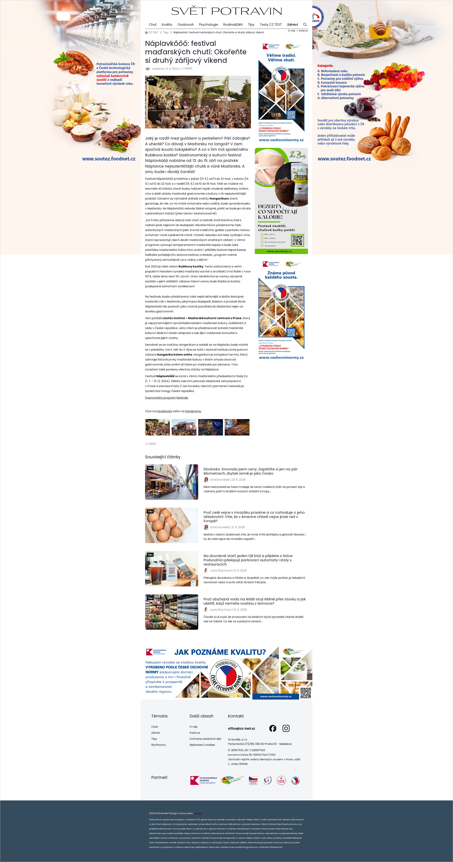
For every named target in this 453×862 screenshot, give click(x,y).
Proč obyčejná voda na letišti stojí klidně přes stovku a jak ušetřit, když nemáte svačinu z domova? (254, 601)
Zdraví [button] (292, 24)
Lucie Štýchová (220, 571)
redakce (158, 69)
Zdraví (155, 733)
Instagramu (193, 411)
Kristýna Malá (219, 480)
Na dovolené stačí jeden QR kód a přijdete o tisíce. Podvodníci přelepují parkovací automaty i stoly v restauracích (248, 560)
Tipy (165, 32)
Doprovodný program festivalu (166, 398)
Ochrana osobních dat (205, 739)
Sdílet (188, 68)
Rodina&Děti (233, 24)
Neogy (198, 813)
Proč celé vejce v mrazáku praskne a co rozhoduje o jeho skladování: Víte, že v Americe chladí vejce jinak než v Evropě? (254, 516)
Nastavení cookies (202, 745)
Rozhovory (158, 745)
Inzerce (303, 30)
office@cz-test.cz (241, 728)
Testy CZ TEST (271, 24)
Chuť (154, 727)
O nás (291, 30)
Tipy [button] (251, 24)
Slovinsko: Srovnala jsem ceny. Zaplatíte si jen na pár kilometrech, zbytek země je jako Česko (250, 471)
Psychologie (208, 24)
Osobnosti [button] (185, 24)
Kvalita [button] (167, 24)
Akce (150, 79)
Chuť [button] (152, 24)
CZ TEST (153, 32)
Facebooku (164, 411)
